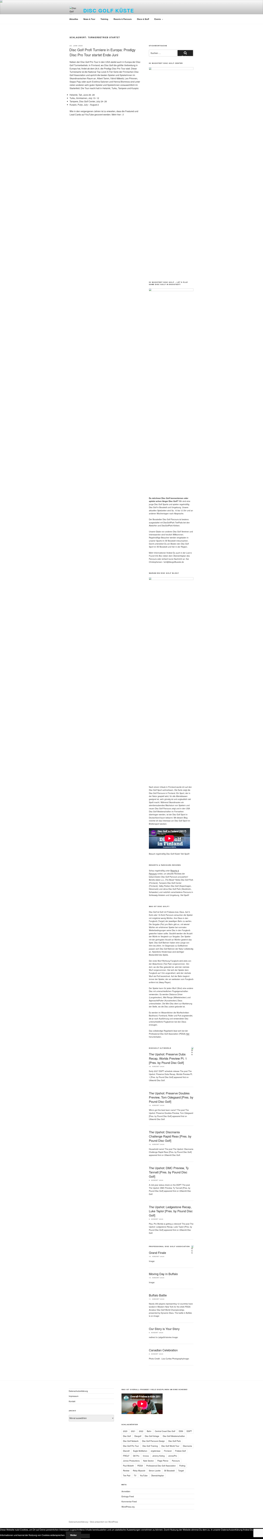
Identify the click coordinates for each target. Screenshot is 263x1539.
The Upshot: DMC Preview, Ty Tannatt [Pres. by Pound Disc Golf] (169, 1172)
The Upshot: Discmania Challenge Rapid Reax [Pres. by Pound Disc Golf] (170, 1136)
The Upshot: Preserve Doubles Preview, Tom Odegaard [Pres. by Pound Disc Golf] (171, 1097)
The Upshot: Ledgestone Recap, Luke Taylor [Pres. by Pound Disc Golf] (171, 1211)
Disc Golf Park (174, 1441)
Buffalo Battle (158, 1295)
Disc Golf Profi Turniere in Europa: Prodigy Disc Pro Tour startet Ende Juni (102, 52)
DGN (181, 1431)
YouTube (144, 1475)
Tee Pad (126, 1475)
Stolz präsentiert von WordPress (104, 1521)
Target (181, 1470)
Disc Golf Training (150, 1446)
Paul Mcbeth (128, 1465)
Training (104, 19)
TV (135, 1475)
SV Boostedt (169, 1470)
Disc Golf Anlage (152, 1436)
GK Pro (136, 1455)
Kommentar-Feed (129, 1501)
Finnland (167, 1450)
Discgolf (137, 1436)
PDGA (140, 1465)
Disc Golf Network (130, 1441)
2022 (141, 1431)
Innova (146, 1455)
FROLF (126, 1455)
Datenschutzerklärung (78, 1391)
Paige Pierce (162, 1460)
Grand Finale (157, 1252)
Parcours (176, 1460)
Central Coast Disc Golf (165, 1431)
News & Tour (89, 19)
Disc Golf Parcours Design (153, 1441)
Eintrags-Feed (128, 1496)
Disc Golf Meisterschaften (174, 1436)
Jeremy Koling (158, 1455)
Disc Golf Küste (108, 10)
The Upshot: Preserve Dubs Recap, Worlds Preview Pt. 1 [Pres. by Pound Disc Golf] (168, 1058)
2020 (125, 1431)
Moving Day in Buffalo (163, 1274)
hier (187, 1033)
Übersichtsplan (157, 1475)
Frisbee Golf (180, 1450)
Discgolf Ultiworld (160, 1048)
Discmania (187, 1446)
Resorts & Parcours (123, 19)
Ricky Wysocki (139, 1470)
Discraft (126, 1450)
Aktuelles (73, 19)
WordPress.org (128, 1506)
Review (126, 1470)
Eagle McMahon (140, 1450)
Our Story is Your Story (164, 1329)
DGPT (189, 1431)
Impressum (73, 1396)
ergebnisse (155, 1450)
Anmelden (126, 1491)
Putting (182, 1465)
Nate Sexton (148, 1460)
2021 (133, 1431)
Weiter (73, 1535)
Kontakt (72, 1401)
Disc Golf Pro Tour (131, 1446)
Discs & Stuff (143, 19)
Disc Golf (127, 1436)
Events (157, 19)
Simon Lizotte (155, 1470)
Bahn (149, 1431)
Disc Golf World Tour (170, 1446)
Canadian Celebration (163, 1350)
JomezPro (172, 1455)
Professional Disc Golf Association (169, 1246)
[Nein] (85, 1536)
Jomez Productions (131, 1460)
